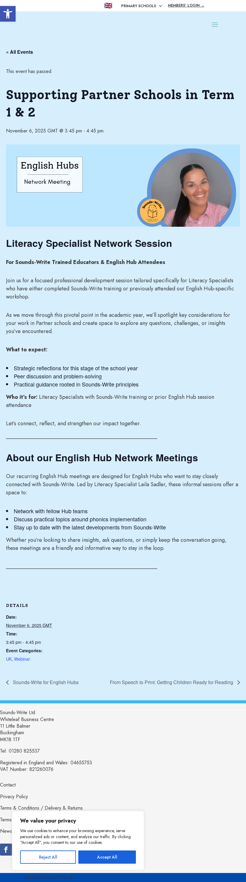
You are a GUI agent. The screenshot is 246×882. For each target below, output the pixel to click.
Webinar (22, 659)
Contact (8, 784)
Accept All (107, 857)
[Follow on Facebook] (6, 850)
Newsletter (11, 831)
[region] (78, 840)
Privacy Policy (14, 796)
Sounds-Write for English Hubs (45, 682)
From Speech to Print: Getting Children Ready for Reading (172, 682)
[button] (8, 14)
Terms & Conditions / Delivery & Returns (41, 808)
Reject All (48, 857)
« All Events (19, 51)
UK (9, 659)
